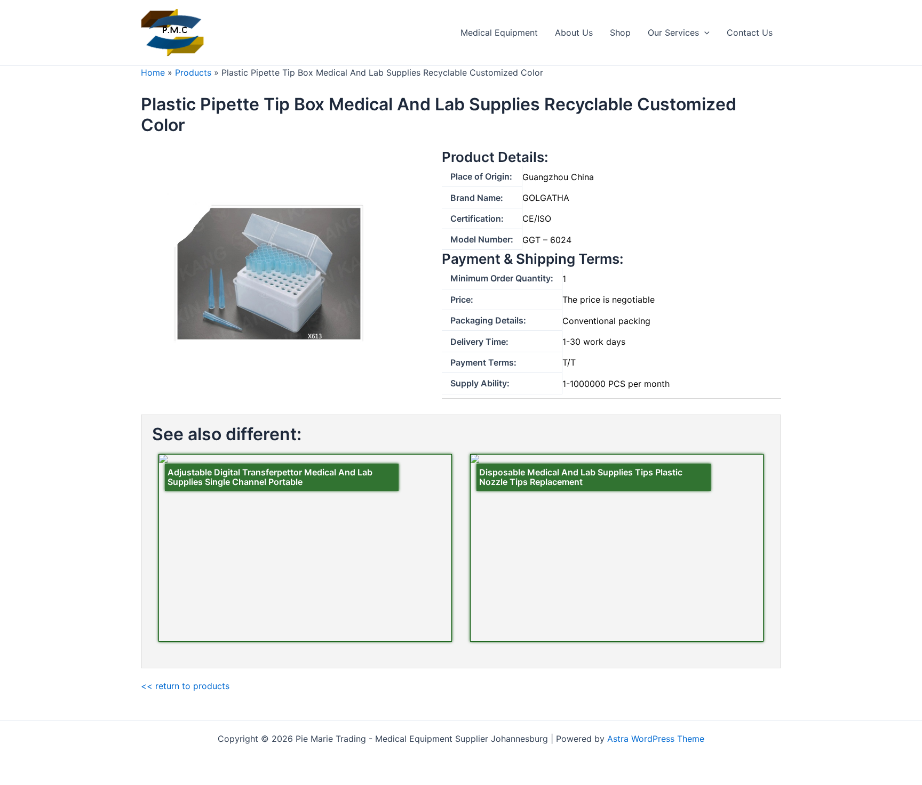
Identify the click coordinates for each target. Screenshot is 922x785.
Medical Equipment (499, 32)
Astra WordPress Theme (655, 738)
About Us (574, 32)
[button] (704, 32)
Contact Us (750, 32)
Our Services (673, 32)
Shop (620, 32)
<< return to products (185, 686)
